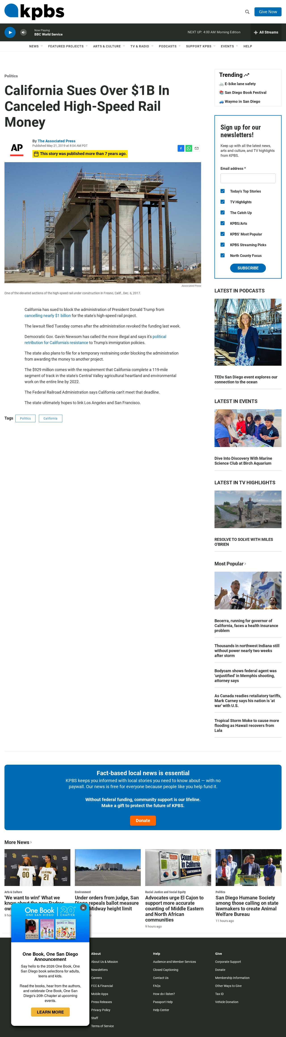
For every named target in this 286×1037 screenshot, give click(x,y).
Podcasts (168, 46)
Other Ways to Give (228, 986)
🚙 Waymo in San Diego (239, 101)
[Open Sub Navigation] (42, 46)
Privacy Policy (100, 1010)
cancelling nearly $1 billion (48, 315)
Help (248, 46)
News (34, 46)
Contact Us (160, 978)
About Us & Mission (104, 962)
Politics (11, 76)
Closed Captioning (165, 970)
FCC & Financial (102, 986)
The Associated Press (57, 141)
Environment (83, 892)
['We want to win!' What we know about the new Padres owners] (37, 867)
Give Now (268, 11)
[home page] (34, 12)
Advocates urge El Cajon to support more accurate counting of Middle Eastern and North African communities (174, 909)
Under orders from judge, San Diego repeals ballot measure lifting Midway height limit (107, 903)
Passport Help (163, 1002)
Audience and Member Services (174, 962)
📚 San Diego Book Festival (243, 92)
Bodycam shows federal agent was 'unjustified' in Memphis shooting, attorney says (245, 675)
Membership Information (232, 978)
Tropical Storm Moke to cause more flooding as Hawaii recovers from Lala (246, 725)
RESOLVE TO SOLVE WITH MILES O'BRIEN (243, 542)
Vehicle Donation (226, 1002)
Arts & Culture (107, 46)
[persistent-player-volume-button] (23, 32)
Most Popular (229, 564)
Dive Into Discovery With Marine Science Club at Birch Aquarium (243, 461)
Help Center (161, 1010)
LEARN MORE (50, 1012)
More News (16, 842)
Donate (143, 820)
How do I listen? (164, 994)
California (51, 418)
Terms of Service (102, 1026)
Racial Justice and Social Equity (165, 892)
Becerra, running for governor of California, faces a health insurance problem (246, 625)
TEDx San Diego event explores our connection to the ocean (246, 379)
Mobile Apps (99, 994)
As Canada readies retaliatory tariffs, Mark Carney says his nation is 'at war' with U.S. (247, 700)
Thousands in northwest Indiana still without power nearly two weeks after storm (247, 650)
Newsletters (99, 970)
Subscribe (248, 268)
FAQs (156, 986)
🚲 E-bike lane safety (237, 84)
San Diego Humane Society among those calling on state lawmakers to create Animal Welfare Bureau (247, 906)
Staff (94, 1018)
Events (227, 46)
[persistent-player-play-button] (10, 32)
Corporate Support (228, 962)
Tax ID (219, 994)
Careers (96, 978)
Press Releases (101, 1002)
